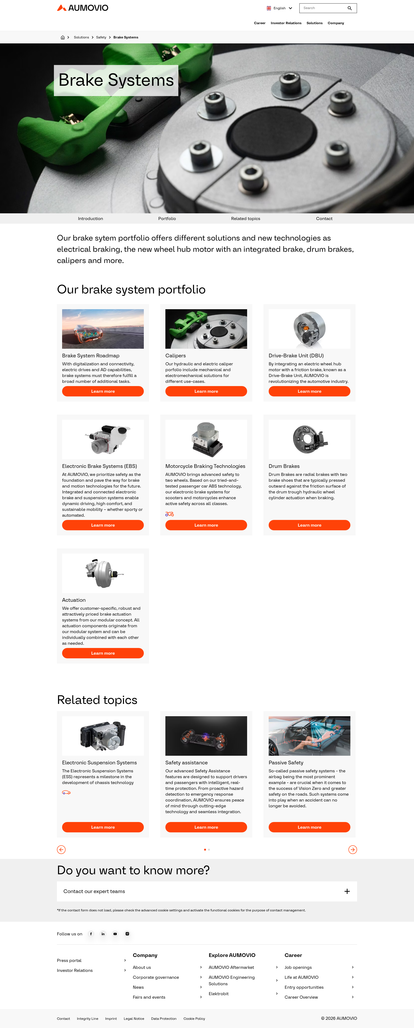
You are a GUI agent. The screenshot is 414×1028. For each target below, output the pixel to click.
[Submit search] (350, 8)
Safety (101, 37)
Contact (324, 218)
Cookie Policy (194, 1018)
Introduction (90, 218)
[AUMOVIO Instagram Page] (127, 933)
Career (260, 23)
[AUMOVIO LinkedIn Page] (103, 933)
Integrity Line (87, 1018)
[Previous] (61, 849)
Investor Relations (286, 23)
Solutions (315, 23)
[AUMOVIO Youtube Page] (115, 933)
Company (336, 23)
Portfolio (167, 218)
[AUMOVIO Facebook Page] (91, 933)
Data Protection (164, 1018)
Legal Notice (134, 1018)
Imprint (111, 1018)
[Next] (352, 849)
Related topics (245, 218)
